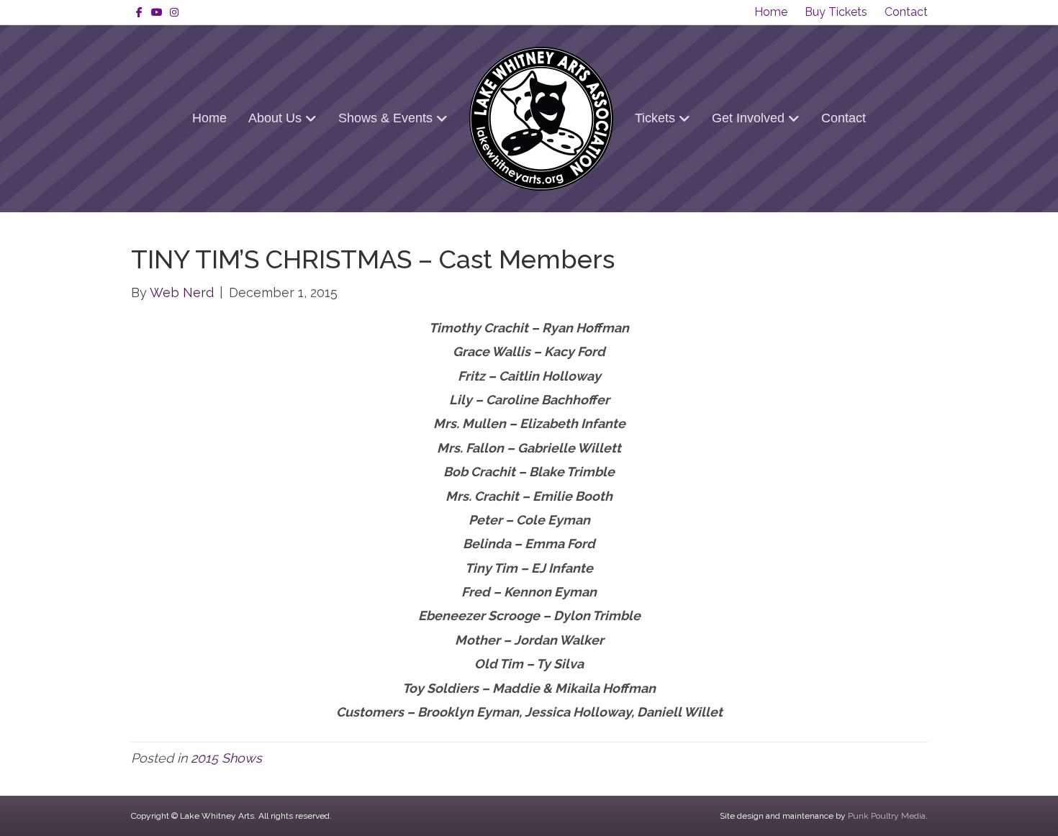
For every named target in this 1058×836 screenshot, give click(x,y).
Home (770, 12)
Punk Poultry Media (887, 816)
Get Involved (748, 118)
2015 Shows (226, 757)
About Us (275, 118)
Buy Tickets (836, 12)
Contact (906, 12)
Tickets (655, 118)
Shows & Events (385, 118)
